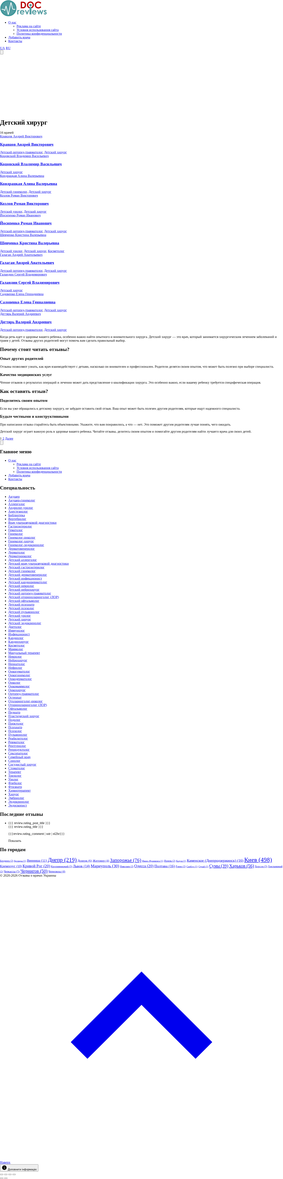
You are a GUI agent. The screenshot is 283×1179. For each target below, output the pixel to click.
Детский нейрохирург (24, 589)
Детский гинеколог (13, 191)
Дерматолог (16, 552)
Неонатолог (16, 664)
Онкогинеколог (19, 675)
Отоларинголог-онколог (25, 701)
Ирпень (169, 860)
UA (2, 48)
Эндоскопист (17, 805)
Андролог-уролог (20, 508)
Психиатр (15, 727)
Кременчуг (11, 866)
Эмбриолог (16, 798)
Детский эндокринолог (24, 623)
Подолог (14, 720)
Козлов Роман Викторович (19, 195)
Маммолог (15, 649)
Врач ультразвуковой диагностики (32, 522)
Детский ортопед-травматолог (21, 152)
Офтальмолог (17, 708)
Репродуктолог (19, 749)
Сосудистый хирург (22, 764)
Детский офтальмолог (23, 601)
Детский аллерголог (22, 560)
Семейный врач (19, 757)
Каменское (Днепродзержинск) (215, 860)
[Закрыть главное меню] (1, 442)
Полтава (164, 866)
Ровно (181, 866)
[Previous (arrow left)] (1, 1178)
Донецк (84, 860)
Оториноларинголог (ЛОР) (27, 705)
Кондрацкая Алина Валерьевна (22, 176)
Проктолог (16, 723)
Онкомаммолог (19, 686)
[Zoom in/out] (14, 1174)
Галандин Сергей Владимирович (23, 274)
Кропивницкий (61, 866)
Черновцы (56, 871)
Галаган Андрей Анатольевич (21, 255)
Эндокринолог (18, 801)
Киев (258, 859)
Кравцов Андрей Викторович (21, 136)
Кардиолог (16, 638)
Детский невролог (21, 586)
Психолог (15, 731)
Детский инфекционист (25, 578)
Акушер (14, 496)
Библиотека (16, 515)
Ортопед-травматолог (23, 694)
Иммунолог (16, 630)
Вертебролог (17, 519)
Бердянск (6, 860)
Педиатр (14, 712)
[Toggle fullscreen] (10, 1174)
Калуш (181, 861)
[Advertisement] (141, 85)
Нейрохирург (17, 660)
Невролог (15, 656)
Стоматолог (16, 768)
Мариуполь (105, 866)
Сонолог (14, 761)
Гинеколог (15, 534)
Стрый (203, 866)
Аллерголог (16, 504)
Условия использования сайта (38, 30)
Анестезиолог (18, 511)
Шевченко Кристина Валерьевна (23, 235)
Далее (9, 438)
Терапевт (14, 772)
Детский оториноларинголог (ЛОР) (33, 597)
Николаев (126, 866)
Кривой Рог (36, 866)
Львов (81, 866)
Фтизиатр (15, 787)
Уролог (13, 779)
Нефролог (15, 667)
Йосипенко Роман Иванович (20, 215)
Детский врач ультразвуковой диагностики (38, 563)
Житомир (101, 860)
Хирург (13, 794)
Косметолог (56, 251)
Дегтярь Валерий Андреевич (20, 314)
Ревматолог (16, 742)
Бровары (20, 861)
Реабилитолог (18, 738)
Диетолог (15, 627)
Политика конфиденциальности (39, 33)
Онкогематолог (19, 671)
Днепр (62, 860)
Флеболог (15, 783)
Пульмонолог (17, 734)
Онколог (14, 682)
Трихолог (15, 775)
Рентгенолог (17, 746)
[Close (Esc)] (1, 1174)
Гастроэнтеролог (20, 526)
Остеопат (15, 697)
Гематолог (15, 530)
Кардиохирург (18, 641)
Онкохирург (17, 690)
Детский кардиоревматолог (27, 582)
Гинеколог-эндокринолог (26, 545)
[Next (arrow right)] (5, 1178)
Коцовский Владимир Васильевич (24, 156)
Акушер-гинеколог (21, 500)
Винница (37, 861)
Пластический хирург (23, 716)
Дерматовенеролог (21, 548)
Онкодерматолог (20, 679)
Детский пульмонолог (24, 612)
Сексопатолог (18, 753)
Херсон (261, 866)
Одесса (144, 866)
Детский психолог (21, 608)
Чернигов (34, 871)
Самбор (192, 866)
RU (8, 48)
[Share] (5, 1174)
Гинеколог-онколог (21, 537)
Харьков (241, 865)
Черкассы (12, 871)
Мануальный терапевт (24, 653)
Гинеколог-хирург (21, 541)
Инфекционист (19, 634)
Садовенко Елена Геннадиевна (22, 294)
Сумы (218, 865)
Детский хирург (55, 152)
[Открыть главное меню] (1, 52)
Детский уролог (11, 211)
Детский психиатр (21, 604)
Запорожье (125, 860)
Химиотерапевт (19, 790)
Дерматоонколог (20, 556)
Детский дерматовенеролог (27, 574)
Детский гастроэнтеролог (26, 567)
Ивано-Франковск (152, 861)
